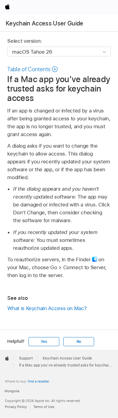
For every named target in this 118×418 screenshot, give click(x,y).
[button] (32, 69)
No (79, 341)
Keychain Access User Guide (45, 23)
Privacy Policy (16, 407)
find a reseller (38, 381)
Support (26, 358)
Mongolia (12, 391)
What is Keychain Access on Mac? (47, 308)
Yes (44, 341)
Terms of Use (43, 407)
